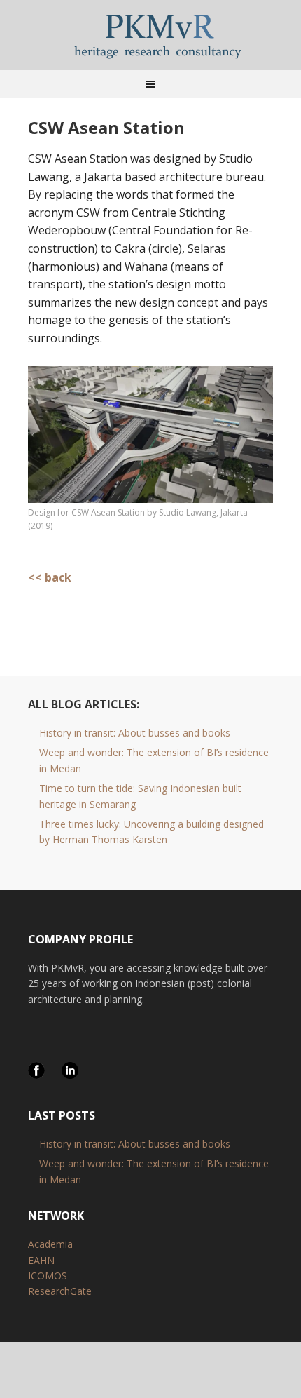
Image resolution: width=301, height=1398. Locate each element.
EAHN (41, 1260)
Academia (50, 1244)
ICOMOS (47, 1275)
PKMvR (150, 35)
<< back (49, 577)
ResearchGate (60, 1291)
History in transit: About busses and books (134, 732)
